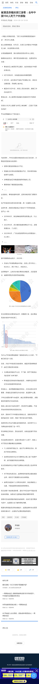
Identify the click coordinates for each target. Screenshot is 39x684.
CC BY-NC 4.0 (31, 550)
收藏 (7, 570)
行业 (16, 2)
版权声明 (3, 550)
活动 (31, 2)
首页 (6, 2)
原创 (21, 2)
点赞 (19, 570)
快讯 (11, 2)
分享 (31, 570)
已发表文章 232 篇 (11, 537)
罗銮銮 (17, 525)
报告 (26, 2)
